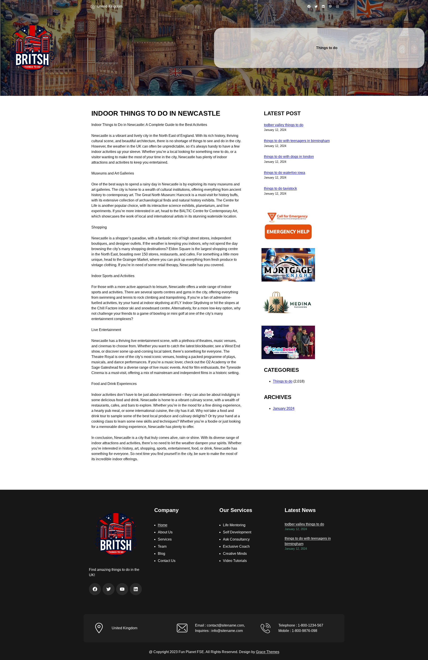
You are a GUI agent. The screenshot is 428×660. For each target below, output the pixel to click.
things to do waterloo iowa (284, 173)
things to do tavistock (280, 188)
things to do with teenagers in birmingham (297, 141)
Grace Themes (267, 652)
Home (162, 525)
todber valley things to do (283, 125)
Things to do (282, 381)
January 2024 (283, 408)
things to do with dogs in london (289, 156)
